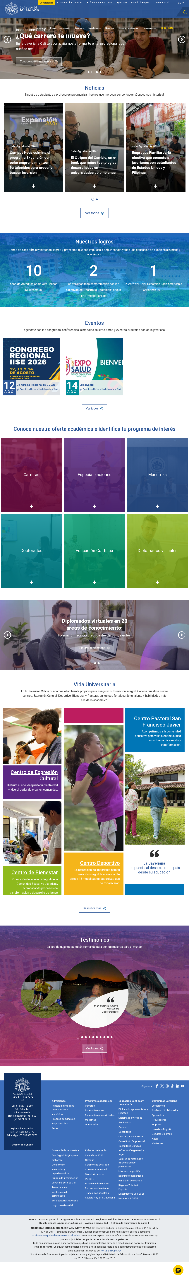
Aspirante (62, 2)
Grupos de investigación (65, 1177)
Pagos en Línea (60, 1123)
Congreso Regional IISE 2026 (36, 385)
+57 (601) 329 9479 (24, 1132)
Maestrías (90, 1119)
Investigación (94, 28)
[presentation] (7, 39)
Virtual (134, 2)
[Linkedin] (177, 1086)
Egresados (158, 1115)
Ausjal (155, 1138)
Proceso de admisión (63, 1118)
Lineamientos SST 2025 (131, 1193)
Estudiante (76, 2)
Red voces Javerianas (97, 1188)
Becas (55, 1128)
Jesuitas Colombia (162, 1133)
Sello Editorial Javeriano (65, 1200)
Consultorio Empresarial (131, 1141)
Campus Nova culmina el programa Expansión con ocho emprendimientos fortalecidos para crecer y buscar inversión (31, 162)
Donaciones (58, 1164)
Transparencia (149, 28)
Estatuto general (48, 1219)
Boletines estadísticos (130, 1175)
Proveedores (159, 1119)
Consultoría (124, 1131)
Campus (89, 1159)
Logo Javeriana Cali (62, 1205)
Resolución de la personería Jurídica (60, 1222)
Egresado (122, 2)
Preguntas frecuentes (97, 1183)
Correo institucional (96, 1169)
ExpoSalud (87, 385)
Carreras (90, 1105)
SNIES (32, 1219)
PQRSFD (89, 1178)
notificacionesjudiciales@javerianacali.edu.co (56, 1235)
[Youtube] (182, 1086)
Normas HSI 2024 (128, 1198)
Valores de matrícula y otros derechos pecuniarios (130, 1162)
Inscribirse (57, 1114)
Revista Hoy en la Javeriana (100, 1197)
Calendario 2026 (94, 1155)
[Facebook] (157, 1086)
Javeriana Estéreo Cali (64, 1182)
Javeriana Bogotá (161, 1129)
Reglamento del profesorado (112, 1219)
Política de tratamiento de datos (129, 1222)
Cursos (122, 1127)
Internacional (162, 2)
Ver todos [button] (92, 213)
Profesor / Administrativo (99, 2)
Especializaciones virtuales (99, 1115)
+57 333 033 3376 (28, 1135)
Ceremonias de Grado (97, 1164)
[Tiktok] (172, 1086)
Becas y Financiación (60, 28)
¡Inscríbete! (167, 27)
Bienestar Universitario (145, 1219)
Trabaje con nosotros (97, 1192)
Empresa (146, 2)
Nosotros (109, 28)
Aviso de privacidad (96, 1222)
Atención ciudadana (128, 28)
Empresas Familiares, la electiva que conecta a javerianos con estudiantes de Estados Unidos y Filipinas (154, 162)
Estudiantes (158, 1105)
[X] (162, 1086)
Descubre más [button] (92, 908)
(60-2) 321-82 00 (22, 1119)
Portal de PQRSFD (111, 1250)
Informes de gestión (129, 1171)
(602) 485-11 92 (28, 1116)
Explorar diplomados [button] (92, 648)
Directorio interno (94, 1174)
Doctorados (91, 1124)
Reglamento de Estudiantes (76, 1219)
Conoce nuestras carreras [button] (36, 61)
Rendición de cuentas (130, 1180)
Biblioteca (57, 1159)
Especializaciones (94, 1110)
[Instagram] (167, 1086)
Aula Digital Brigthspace (65, 1155)
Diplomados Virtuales (130, 1117)
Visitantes (157, 1143)
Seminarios (124, 1122)
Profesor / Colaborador (165, 1110)
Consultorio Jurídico (129, 1145)
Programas (40, 28)
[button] (185, 12)
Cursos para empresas (130, 1136)
